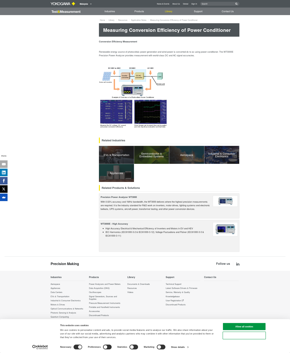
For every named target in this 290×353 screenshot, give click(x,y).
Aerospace (55, 284)
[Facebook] (4, 180)
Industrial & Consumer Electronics (66, 300)
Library (168, 11)
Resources (122, 20)
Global (185, 3)
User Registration (173, 300)
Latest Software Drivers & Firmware (181, 288)
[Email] (4, 164)
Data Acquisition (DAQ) (99, 288)
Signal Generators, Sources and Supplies (103, 297)
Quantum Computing (60, 316)
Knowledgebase (173, 296)
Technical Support (173, 284)
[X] (4, 189)
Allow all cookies (244, 326)
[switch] (107, 347)
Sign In (194, 3)
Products (139, 11)
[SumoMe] (4, 197)
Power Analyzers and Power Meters (105, 284)
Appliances (55, 288)
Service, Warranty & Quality (178, 292)
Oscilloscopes (95, 292)
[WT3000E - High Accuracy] (225, 228)
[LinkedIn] (4, 172)
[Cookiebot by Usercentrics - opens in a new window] (40, 347)
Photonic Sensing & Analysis (63, 312)
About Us (176, 3)
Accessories (94, 311)
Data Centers (56, 292)
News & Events (163, 3)
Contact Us (228, 11)
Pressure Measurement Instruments (104, 303)
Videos (130, 292)
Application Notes (139, 20)
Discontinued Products (99, 315)
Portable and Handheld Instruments (104, 307)
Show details (178, 347)
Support (198, 11)
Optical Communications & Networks (67, 308)
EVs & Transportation (60, 296)
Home (102, 20)
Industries (110, 11)
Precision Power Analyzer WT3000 (119, 197)
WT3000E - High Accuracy (114, 223)
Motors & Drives (58, 304)
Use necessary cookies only (244, 335)
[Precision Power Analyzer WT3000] (225, 200)
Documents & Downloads (138, 284)
